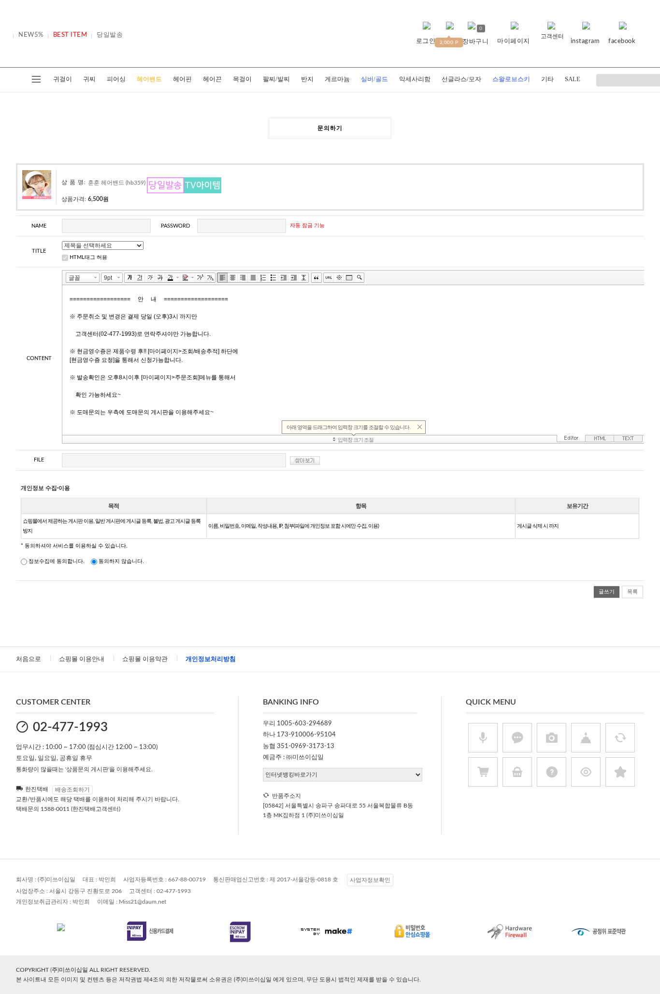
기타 (547, 79)
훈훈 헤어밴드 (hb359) (116, 183)
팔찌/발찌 (276, 79)
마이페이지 (513, 41)
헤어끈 (212, 79)
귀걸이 (62, 79)
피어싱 (116, 79)
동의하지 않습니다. (120, 561)
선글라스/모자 (461, 79)
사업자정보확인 (370, 880)
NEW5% (30, 35)
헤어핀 (182, 79)
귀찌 (89, 79)
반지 (307, 79)
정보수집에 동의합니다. (56, 561)
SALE (572, 79)
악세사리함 (414, 79)
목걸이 (242, 79)
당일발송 (110, 35)
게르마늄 (337, 79)
